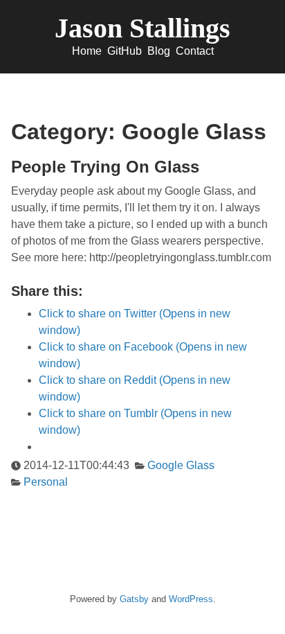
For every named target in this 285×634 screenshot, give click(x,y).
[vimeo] (141, 586)
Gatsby (134, 599)
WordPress (191, 599)
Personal (46, 482)
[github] (113, 586)
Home (87, 51)
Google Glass (180, 465)
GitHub (124, 51)
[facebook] (154, 586)
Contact (195, 51)
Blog (158, 51)
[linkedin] (168, 586)
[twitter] (127, 586)
